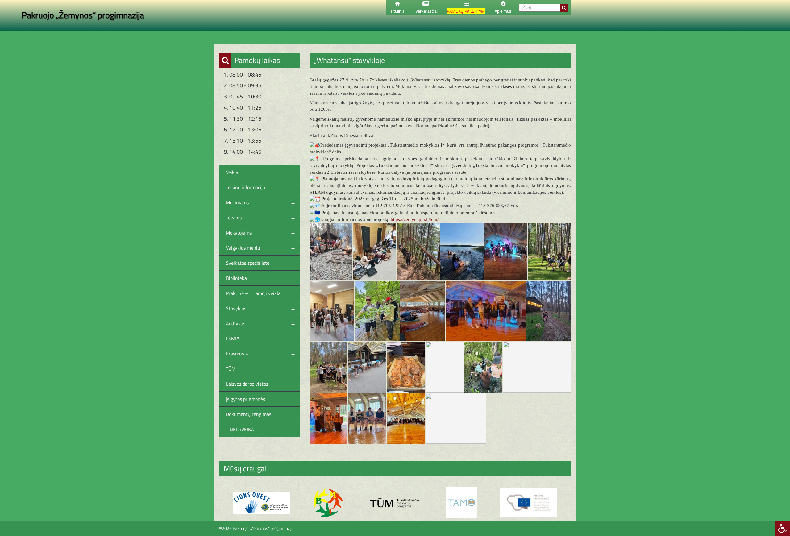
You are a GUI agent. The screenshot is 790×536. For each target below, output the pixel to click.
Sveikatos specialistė (247, 263)
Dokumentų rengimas (248, 414)
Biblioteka (260, 278)
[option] (261, 503)
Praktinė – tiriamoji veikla (260, 293)
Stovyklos (260, 308)
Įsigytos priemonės (260, 399)
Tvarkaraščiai (426, 11)
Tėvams (260, 217)
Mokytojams (260, 232)
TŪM (230, 368)
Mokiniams (260, 202)
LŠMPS (233, 338)
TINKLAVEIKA (240, 429)
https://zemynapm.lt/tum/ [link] (415, 219)
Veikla (260, 172)
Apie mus (503, 11)
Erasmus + (260, 353)
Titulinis (397, 11)
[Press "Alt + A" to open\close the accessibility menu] (782, 528)
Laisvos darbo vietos (247, 383)
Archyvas (260, 323)
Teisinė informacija (245, 187)
